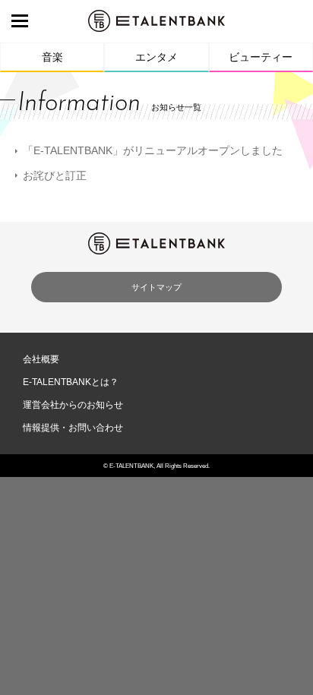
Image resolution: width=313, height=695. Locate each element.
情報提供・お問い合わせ (73, 427)
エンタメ (156, 57)
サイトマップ (156, 287)
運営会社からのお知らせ (73, 405)
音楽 (52, 57)
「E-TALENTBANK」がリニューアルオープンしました (153, 150)
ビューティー (260, 57)
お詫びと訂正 (55, 175)
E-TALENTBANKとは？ (71, 382)
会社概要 (41, 359)
